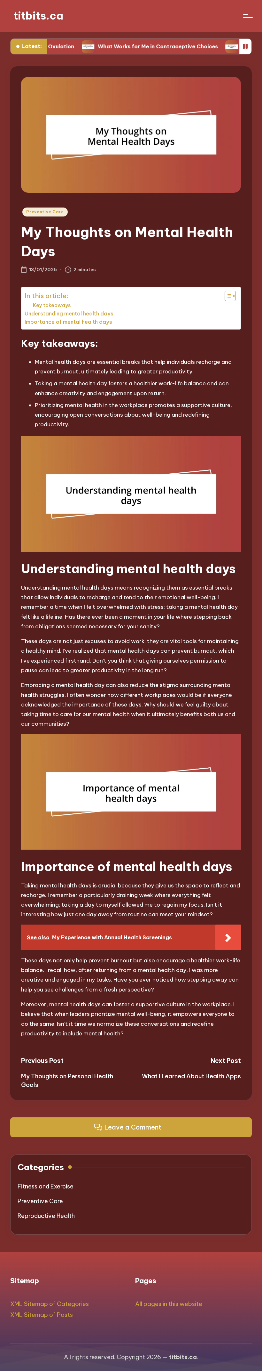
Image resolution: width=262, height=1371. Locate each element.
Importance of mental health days (68, 322)
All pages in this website (168, 1304)
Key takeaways (52, 305)
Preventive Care (45, 211)
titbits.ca (38, 15)
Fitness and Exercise (45, 1186)
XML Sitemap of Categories (49, 1304)
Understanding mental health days (69, 313)
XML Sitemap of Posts (41, 1314)
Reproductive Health (46, 1216)
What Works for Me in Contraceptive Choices (131, 46)
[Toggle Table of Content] (227, 295)
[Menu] (247, 15)
